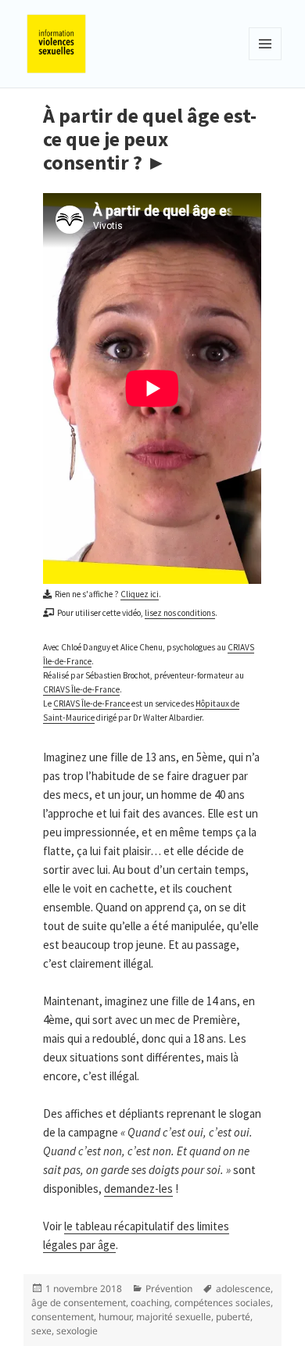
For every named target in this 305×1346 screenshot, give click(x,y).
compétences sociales (222, 1302)
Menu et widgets (265, 59)
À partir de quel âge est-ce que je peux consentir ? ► (150, 138)
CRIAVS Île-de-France (81, 689)
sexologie (77, 1330)
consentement (62, 1316)
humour (115, 1316)
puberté (233, 1316)
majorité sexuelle (173, 1316)
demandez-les (138, 1188)
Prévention (168, 1288)
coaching (150, 1302)
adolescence (243, 1288)
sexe (41, 1330)
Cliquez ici (139, 594)
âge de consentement (78, 1302)
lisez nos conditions (180, 612)
